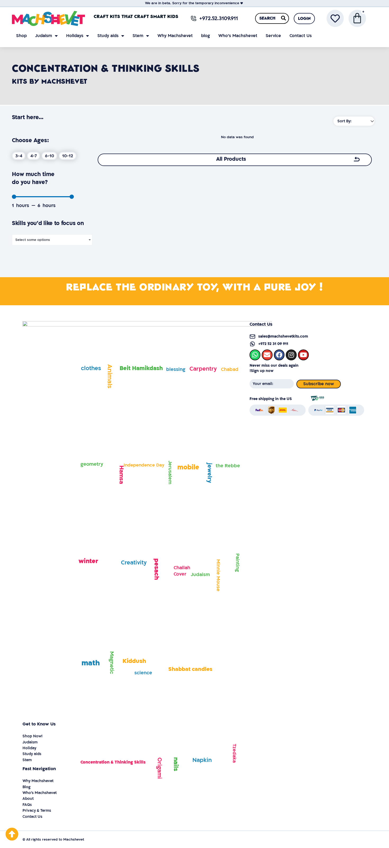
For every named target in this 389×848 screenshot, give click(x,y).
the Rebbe (228, 466)
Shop (21, 36)
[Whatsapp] (255, 354)
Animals (109, 376)
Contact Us (301, 36)
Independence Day (144, 465)
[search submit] (283, 18)
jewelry (209, 473)
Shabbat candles (190, 669)
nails (176, 764)
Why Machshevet (175, 36)
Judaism (43, 36)
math (91, 663)
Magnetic (111, 662)
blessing (175, 369)
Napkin (202, 760)
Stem (138, 36)
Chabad (229, 369)
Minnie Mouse (218, 575)
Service (273, 36)
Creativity (134, 563)
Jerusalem (170, 472)
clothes (91, 368)
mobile (188, 467)
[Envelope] (267, 354)
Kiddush (134, 661)
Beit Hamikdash (141, 368)
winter (88, 561)
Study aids (108, 36)
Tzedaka (234, 753)
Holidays (74, 36)
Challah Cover (182, 571)
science (143, 673)
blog (205, 36)
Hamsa (121, 474)
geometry (91, 464)
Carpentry (203, 369)
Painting (237, 562)
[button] (304, 18)
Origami (159, 768)
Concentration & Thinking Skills (113, 762)
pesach (156, 569)
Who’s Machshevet (237, 36)
